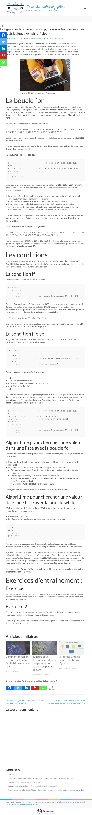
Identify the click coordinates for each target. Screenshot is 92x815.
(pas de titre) (12, 774)
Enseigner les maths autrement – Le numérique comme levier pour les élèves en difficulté (41, 778)
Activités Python (34, 38)
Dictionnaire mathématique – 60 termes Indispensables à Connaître (33, 786)
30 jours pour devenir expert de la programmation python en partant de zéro (44, 663)
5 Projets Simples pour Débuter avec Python (70, 660)
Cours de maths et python (45, 6)
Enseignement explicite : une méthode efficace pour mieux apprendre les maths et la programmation (46, 790)
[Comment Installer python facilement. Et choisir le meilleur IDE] (18, 648)
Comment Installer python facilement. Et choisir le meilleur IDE (18, 661)
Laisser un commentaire (55, 38)
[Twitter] (18, 686)
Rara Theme (74, 802)
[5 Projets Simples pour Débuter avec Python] (71, 648)
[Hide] (1, 68)
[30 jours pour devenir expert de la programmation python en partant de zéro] (44, 648)
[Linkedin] (26, 686)
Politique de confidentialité (27, 805)
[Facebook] (10, 686)
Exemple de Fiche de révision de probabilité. (24, 782)
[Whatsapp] (43, 686)
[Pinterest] (35, 686)
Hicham (12, 38)
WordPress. (12, 805)
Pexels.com (50, 93)
